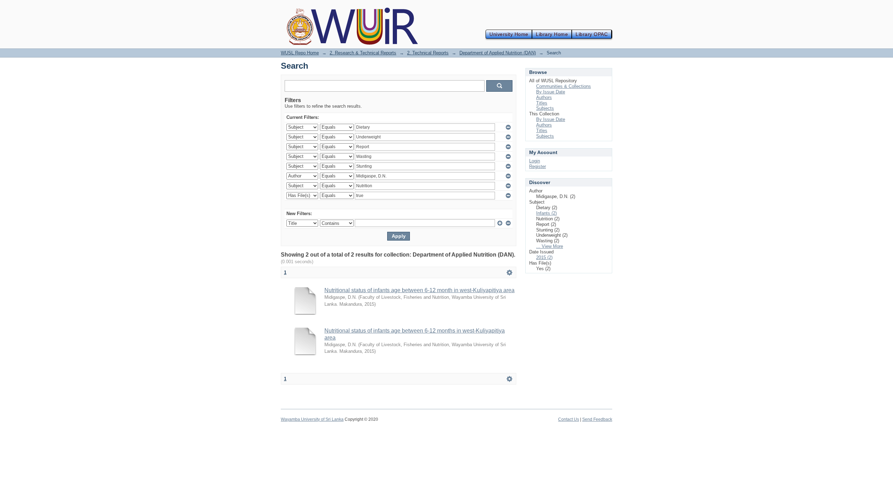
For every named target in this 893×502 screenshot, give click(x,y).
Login (534, 160)
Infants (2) (546, 213)
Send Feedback (597, 419)
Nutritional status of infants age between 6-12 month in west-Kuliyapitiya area (419, 290)
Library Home (552, 34)
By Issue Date (550, 91)
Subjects (545, 108)
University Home (508, 34)
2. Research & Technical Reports (363, 52)
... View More (549, 246)
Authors (544, 97)
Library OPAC (592, 34)
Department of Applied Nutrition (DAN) (497, 52)
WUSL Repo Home (300, 52)
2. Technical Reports (428, 52)
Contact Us (568, 419)
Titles (541, 103)
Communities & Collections (563, 86)
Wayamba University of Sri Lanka (312, 419)
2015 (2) (544, 257)
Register (537, 166)
